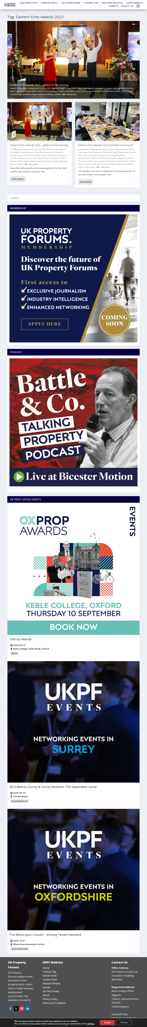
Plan (98, 164)
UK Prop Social (51, 991)
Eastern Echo (112, 88)
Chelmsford (101, 88)
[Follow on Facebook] (10, 1008)
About (46, 995)
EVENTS (113, 6)
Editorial (121, 88)
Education (130, 88)
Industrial (41, 91)
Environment (104, 155)
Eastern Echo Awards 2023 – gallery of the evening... (39, 85)
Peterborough (16, 94)
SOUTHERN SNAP (71, 2)
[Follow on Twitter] (16, 1008)
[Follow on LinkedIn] (27, 1008)
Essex (12, 91)
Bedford (56, 88)
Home (46, 968)
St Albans (50, 94)
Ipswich (61, 91)
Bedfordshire (65, 88)
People (130, 91)
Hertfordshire (31, 91)
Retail (34, 94)
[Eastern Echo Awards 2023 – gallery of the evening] (39, 121)
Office (123, 91)
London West (50, 979)
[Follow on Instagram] (22, 1008)
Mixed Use (96, 91)
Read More (18, 179)
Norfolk (110, 91)
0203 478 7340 (120, 1014)
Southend (41, 94)
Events (46, 987)
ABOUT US (127, 6)
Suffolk (57, 94)
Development (123, 152)
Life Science (86, 91)
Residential (27, 94)
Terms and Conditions (54, 1003)
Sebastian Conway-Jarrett (29, 88)
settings (90, 1024)
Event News (20, 91)
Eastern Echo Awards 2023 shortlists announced (105, 145)
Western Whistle (51, 983)
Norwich (117, 91)
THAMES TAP (91, 2)
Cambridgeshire (88, 88)
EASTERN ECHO (29, 2)
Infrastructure (51, 91)
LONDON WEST (49, 2)
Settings (124, 1022)
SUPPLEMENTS (134, 2)
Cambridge (76, 88)
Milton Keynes (93, 161)
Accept (107, 1022)
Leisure (78, 91)
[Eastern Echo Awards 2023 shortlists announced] (107, 121)
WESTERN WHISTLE (112, 2)
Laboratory (69, 91)
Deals (115, 152)
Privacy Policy (50, 999)
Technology (89, 167)
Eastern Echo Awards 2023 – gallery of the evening (39, 145)
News (103, 91)
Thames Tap (49, 971)
